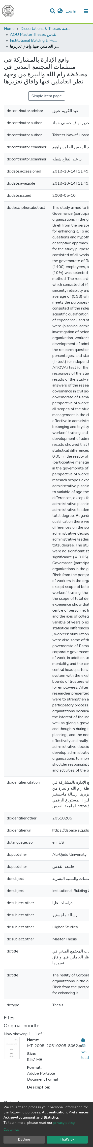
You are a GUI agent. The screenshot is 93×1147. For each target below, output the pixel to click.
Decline (24, 1139)
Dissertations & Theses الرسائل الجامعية (45, 28)
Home (9, 28)
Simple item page (46, 96)
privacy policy (63, 1122)
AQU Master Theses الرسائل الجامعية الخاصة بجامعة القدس (35, 34)
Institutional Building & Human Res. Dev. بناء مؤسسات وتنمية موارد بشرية (35, 40)
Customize (11, 1129)
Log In (71, 11)
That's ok (67, 1139)
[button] (60, 11)
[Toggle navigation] (86, 11)
